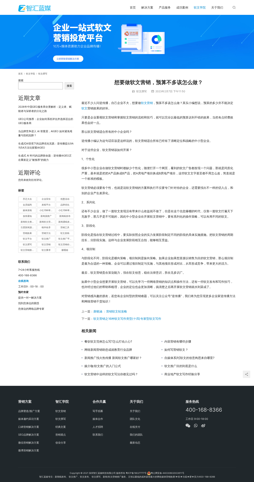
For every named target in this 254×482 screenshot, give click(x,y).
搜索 (20, 80)
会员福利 (27, 204)
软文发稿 (64, 233)
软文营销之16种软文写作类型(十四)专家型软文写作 (127, 318)
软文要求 (46, 250)
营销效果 (27, 233)
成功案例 (182, 7)
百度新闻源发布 (28, 227)
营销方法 (46, 233)
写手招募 (98, 411)
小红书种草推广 (47, 210)
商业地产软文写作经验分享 (182, 374)
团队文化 (135, 418)
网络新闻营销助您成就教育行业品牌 (108, 349)
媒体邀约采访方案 (28, 418)
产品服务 (165, 7)
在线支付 (135, 426)
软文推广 (46, 238)
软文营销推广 (27, 250)
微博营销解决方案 (28, 450)
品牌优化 (64, 204)
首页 (133, 7)
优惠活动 (64, 199)
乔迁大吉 (27, 199)
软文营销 (147, 103)
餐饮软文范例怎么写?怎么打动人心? (108, 341)
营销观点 (60, 434)
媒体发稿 (27, 210)
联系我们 (98, 434)
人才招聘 (98, 426)
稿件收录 (46, 227)
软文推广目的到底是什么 (180, 366)
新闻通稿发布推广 (66, 221)
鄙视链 (65, 250)
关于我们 (217, 7)
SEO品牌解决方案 (28, 434)
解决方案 (147, 7)
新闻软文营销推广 (47, 221)
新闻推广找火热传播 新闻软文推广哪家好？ (113, 357)
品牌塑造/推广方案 (29, 411)
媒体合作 (98, 418)
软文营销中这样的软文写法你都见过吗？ (111, 374)
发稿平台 (46, 204)
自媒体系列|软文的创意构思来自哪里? (189, 357)
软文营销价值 (65, 244)
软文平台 (27, 238)
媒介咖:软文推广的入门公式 (102, 366)
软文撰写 (141, 91)
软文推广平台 (65, 238)
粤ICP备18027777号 (136, 473)
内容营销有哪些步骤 (177, 341)
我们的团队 (136, 434)
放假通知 (27, 216)
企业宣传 (46, 199)
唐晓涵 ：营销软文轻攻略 (110, 311)
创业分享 (60, 442)
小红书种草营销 (66, 210)
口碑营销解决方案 (28, 426)
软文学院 (200, 7)
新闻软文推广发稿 (28, 221)
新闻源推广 (46, 216)
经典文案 (60, 426)
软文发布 (84, 476)
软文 (84, 108)
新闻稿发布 (64, 216)
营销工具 (64, 227)
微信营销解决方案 (28, 442)
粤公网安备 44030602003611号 (167, 473)
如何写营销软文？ (176, 349)
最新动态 (135, 442)
